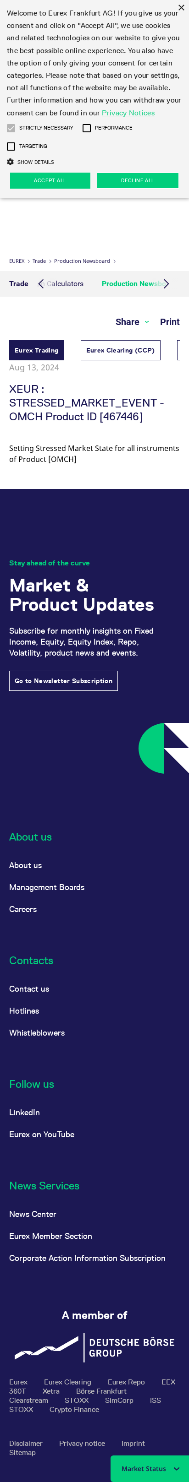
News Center (32, 1214)
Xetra (52, 1391)
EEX (168, 1382)
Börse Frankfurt (101, 1391)
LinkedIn (24, 1112)
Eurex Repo (127, 1382)
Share (129, 321)
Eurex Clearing (68, 1382)
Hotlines (24, 1010)
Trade (39, 260)
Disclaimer (26, 1443)
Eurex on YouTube (41, 1134)
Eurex (16, 260)
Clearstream (29, 1400)
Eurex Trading (37, 350)
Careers (23, 909)
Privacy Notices (128, 113)
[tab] (36, 351)
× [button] (181, 8)
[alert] (94, 99)
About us (25, 865)
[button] (11, 128)
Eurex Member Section (50, 1236)
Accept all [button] (50, 180)
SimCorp (120, 1400)
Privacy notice (83, 1443)
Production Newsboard (82, 260)
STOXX (77, 1400)
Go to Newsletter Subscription (63, 680)
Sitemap (22, 1452)
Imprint (133, 1443)
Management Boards (46, 887)
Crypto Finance (74, 1409)
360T (18, 1391)
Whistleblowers (37, 1032)
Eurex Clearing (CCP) (120, 350)
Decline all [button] (137, 180)
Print (170, 321)
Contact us (29, 988)
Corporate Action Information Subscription (87, 1258)
